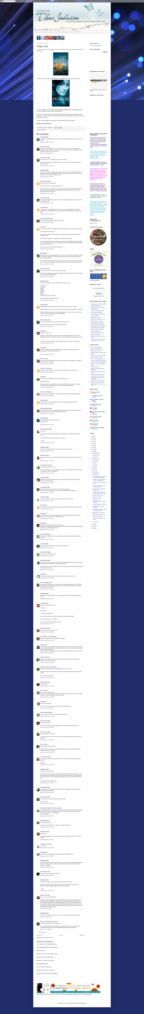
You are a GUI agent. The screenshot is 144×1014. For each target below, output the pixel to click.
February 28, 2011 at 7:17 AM (47, 460)
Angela (42, 513)
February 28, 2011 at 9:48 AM (47, 652)
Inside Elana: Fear (96, 499)
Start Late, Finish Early (97, 516)
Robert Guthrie (43, 682)
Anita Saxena (43, 146)
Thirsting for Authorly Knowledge (98, 326)
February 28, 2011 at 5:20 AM (47, 176)
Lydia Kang (43, 543)
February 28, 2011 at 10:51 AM (47, 686)
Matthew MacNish (44, 408)
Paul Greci (42, 358)
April (94, 468)
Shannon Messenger (96, 404)
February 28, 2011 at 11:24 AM (47, 708)
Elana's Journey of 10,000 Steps (98, 355)
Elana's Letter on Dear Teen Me (98, 358)
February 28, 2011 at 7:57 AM (47, 539)
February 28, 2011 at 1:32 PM (47, 803)
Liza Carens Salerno (45, 218)
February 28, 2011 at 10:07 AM (47, 662)
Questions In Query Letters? (97, 329)
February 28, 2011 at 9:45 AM (47, 640)
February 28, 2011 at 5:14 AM (47, 165)
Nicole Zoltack (43, 628)
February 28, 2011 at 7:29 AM (47, 500)
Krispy (42, 701)
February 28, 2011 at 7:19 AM (47, 482)
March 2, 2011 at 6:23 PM (46, 917)
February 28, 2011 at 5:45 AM (47, 203)
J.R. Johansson (44, 756)
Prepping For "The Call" (96, 317)
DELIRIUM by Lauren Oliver (98, 514)
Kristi (41, 331)
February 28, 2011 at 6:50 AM (47, 387)
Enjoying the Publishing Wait (97, 327)
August (94, 461)
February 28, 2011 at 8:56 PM (47, 890)
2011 (92, 451)
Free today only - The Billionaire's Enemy (47, 944)
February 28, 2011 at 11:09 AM (47, 697)
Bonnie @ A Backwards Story (47, 921)
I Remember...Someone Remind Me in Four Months (99, 510)
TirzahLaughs (43, 871)
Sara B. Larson (43, 732)
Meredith (42, 852)
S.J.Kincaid (43, 603)
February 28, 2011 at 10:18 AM (47, 677)
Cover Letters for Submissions (98, 314)
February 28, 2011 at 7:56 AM (47, 529)
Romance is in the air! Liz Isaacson (45, 970)
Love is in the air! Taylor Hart (44, 967)
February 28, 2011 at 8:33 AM (47, 555)
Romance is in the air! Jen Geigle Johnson (47, 953)
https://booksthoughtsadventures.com (49, 808)
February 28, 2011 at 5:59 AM (47, 300)
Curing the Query (95, 315)
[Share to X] (58, 128)
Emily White (43, 137)
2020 (92, 436)
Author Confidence (95, 331)
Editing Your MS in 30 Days (97, 310)
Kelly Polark (43, 477)
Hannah (42, 505)
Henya (41, 347)
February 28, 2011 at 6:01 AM (47, 315)
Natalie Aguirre (44, 157)
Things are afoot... (41, 950)
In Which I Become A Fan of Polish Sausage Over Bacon (99, 493)
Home (36, 31)
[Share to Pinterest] (61, 128)
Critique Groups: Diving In (97, 340)
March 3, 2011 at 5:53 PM (46, 929)
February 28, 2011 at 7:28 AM (47, 492)
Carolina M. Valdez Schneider (47, 667)
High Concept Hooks (96, 334)
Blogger (84, 1003)
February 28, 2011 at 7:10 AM (47, 424)
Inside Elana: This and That (98, 512)
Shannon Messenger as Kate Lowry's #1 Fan (99, 486)
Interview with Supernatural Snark (98, 360)
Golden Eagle (43, 820)
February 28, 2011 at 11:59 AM (47, 739)
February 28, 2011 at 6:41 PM (47, 867)
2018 (92, 438)
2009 (92, 526)
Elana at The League (96, 350)
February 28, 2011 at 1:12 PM (47, 782)
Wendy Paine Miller (44, 429)
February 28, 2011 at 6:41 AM (47, 364)
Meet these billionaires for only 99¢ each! (47, 947)
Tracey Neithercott (44, 465)
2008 (92, 528)
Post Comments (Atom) (48, 937)
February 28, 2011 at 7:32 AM (47, 518)
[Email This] (55, 128)
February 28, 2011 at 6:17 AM (47, 343)
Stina (41, 227)
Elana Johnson (95, 43)
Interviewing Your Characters (97, 322)
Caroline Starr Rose (45, 712)
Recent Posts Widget (81, 977)
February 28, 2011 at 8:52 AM (47, 578)
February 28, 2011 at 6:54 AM (47, 395)
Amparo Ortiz (43, 268)
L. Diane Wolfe (43, 487)
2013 (92, 447)
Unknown (42, 207)
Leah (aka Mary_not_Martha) (47, 636)
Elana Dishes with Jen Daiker (97, 374)
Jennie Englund (44, 534)
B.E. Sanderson (44, 320)
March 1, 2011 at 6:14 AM (46, 908)
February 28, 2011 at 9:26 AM (47, 632)
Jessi (41, 376)
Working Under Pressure (98, 495)
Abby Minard (43, 831)
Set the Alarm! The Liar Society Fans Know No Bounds (99, 477)
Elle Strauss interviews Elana (97, 380)
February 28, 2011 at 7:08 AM (47, 413)
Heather (42, 644)
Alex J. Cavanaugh (44, 391)
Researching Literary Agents (97, 324)
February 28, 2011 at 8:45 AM (47, 569)
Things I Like (95, 474)
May (94, 466)
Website (64, 31)
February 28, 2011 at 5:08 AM (47, 153)
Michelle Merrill (44, 560)
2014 (92, 445)
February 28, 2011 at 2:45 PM (47, 847)
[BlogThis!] (56, 128)
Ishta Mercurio (43, 895)
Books (51, 31)
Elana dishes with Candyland (97, 376)
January (94, 521)
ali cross (42, 744)
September (95, 459)
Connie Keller (43, 197)
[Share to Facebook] (59, 128)
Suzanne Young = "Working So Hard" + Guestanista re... (99, 480)
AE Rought (42, 418)
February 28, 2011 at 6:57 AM (47, 404)
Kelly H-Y (42, 690)
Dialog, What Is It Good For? (97, 332)
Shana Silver (43, 455)
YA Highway (94, 408)
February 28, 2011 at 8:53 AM (47, 589)
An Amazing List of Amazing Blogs (98, 304)
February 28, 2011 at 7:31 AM (47, 509)
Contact (58, 31)
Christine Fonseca (44, 368)
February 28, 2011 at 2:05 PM (47, 827)
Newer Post (39, 935)
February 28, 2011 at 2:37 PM (47, 839)
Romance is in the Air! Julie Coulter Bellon (47, 973)
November (95, 455)
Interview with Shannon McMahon (98, 362)
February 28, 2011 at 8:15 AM (47, 547)
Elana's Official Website (96, 347)
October (94, 457)
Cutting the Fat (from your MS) (98, 307)
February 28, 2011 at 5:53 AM (47, 264)
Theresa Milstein (44, 181)
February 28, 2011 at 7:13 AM (47, 442)
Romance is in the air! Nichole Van (45, 957)
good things (42, 129)
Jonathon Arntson (44, 844)
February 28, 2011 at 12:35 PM (47, 764)
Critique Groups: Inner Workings (98, 339)
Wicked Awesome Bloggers (98, 427)
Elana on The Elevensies (96, 349)
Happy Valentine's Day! (42, 963)
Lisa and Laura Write (96, 416)
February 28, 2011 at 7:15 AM (47, 451)
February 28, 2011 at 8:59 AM (47, 598)
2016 (92, 441)
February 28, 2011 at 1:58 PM (47, 816)
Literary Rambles (96, 392)
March (94, 470)
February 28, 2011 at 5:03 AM (47, 142)
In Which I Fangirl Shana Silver (99, 504)
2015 (92, 443)
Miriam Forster (43, 720)
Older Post (82, 935)
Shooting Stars (95, 424)
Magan (42, 574)
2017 (92, 439)
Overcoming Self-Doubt (96, 312)
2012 (92, 449)
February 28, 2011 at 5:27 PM (47, 856)
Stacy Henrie (43, 657)
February (95, 472)
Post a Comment (42, 932)
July (94, 463)
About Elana (44, 31)
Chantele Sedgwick (44, 582)
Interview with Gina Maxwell (97, 382)
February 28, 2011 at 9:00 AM (47, 623)
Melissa (42, 253)
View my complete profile (95, 45)
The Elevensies (95, 420)
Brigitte (42, 523)
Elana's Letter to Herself (96, 357)
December (95, 453)
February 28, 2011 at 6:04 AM (47, 326)
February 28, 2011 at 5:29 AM (47, 193)
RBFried (74, 1003)
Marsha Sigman (44, 797)
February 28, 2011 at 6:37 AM (47, 354)
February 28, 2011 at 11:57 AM (47, 716)
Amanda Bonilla (44, 552)
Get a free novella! (74, 31)
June (94, 464)
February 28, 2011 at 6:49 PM (47, 875)
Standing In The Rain (97, 497)
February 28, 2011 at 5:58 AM (47, 276)
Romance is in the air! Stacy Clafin (45, 960)
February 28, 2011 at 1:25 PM (47, 792)
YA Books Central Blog (97, 395)
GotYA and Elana (95, 366)
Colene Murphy (44, 787)
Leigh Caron (43, 497)
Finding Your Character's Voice (98, 319)
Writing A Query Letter (96, 305)
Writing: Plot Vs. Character (97, 321)
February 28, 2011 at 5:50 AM (47, 222)
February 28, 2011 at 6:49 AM (47, 372)
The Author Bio (94, 309)
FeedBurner (101, 296)
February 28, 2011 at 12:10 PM (47, 752)
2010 (92, 524)
